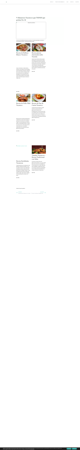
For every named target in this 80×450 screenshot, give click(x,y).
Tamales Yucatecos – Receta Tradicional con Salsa (39, 157)
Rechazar (74, 448)
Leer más (17, 91)
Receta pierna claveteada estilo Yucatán (37, 55)
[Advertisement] (40, 10)
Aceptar (69, 448)
